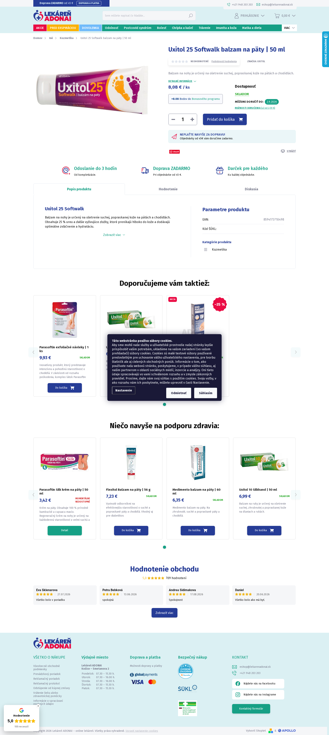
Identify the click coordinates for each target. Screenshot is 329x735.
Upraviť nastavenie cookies (141, 731)
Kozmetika (219, 249)
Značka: (256, 61)
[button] (164, 404)
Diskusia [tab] (251, 189)
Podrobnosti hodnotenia (224, 61)
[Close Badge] (38, 706)
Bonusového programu (206, 99)
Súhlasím (205, 393)
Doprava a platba (89, 3)
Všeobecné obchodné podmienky (46, 667)
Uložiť (176, 151)
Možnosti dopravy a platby (146, 666)
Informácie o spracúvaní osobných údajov (48, 702)
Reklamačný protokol (46, 683)
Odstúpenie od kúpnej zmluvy (51, 688)
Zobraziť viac (164, 613)
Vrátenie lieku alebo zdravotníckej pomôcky (47, 694)
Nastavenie (123, 390)
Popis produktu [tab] (79, 189)
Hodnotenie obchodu (164, 569)
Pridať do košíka (221, 119)
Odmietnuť (178, 393)
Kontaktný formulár (251, 708)
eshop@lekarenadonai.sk (255, 666)
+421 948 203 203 (250, 673)
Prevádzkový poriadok (47, 674)
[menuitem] (40, 28)
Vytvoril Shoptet (256, 730)
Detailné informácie (180, 81)
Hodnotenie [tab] (168, 189)
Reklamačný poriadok (46, 678)
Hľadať (191, 15)
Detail (64, 530)
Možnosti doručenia (255, 108)
